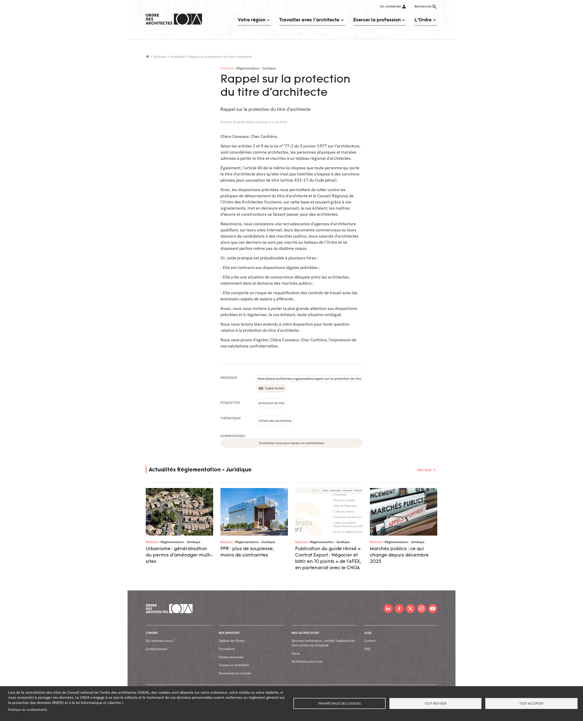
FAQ (367, 649)
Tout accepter (531, 703)
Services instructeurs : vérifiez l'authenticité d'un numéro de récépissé (323, 643)
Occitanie (160, 57)
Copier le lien (274, 388)
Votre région (251, 20)
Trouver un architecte (234, 665)
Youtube (432, 608)
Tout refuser (435, 703)
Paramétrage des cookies (339, 703)
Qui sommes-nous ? (160, 641)
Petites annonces (231, 657)
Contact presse (156, 649)
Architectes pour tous (307, 661)
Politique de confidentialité (27, 710)
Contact (370, 641)
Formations (227, 649)
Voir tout (424, 470)
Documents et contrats (235, 673)
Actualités (177, 57)
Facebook (399, 608)
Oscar (296, 653)
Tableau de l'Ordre (232, 641)
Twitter (410, 608)
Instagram (421, 608)
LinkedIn (388, 608)
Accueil (147, 56)
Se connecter (390, 6)
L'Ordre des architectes (275, 421)
